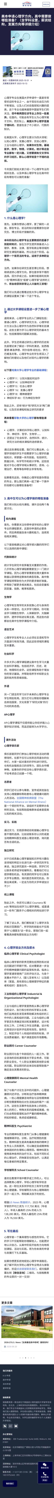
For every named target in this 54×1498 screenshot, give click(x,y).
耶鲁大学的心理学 (24, 418)
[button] (10, 4)
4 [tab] (28, 1358)
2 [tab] (22, 1358)
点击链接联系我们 (27, 1269)
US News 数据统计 (19, 1202)
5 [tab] (31, 1358)
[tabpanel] (27, 1330)
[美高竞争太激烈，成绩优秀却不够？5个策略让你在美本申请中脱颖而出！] (27, 1322)
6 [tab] (34, 1358)
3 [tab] (25, 1358)
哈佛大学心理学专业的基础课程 (29, 370)
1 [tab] (20, 1358)
